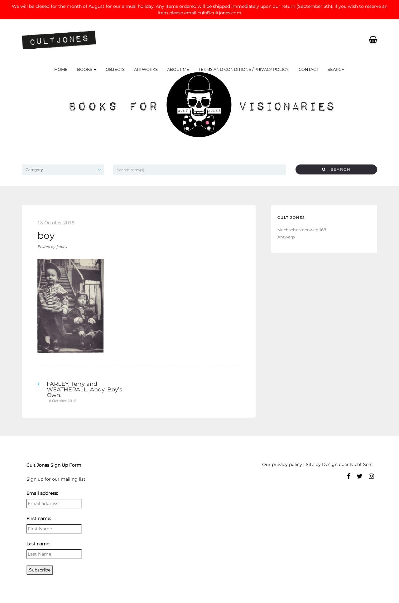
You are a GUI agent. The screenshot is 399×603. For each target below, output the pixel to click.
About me (178, 69)
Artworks (146, 69)
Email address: (42, 493)
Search (336, 69)
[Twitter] (360, 476)
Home (61, 69)
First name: (38, 518)
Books (85, 69)
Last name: (38, 544)
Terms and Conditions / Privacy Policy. (244, 69)
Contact (308, 69)
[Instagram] (371, 476)
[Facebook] (348, 476)
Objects (115, 69)
